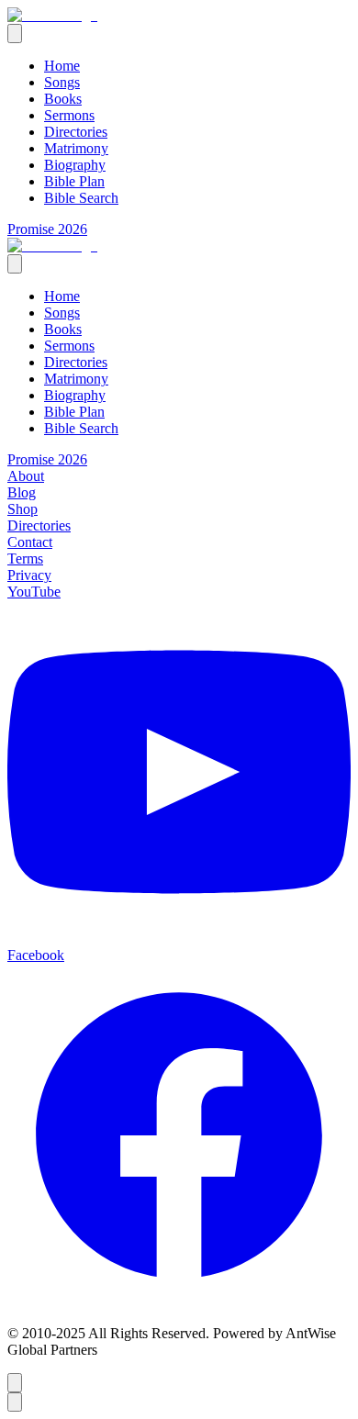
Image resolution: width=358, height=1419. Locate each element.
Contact (29, 542)
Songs (62, 82)
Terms (25, 558)
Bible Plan (74, 181)
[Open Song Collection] (14, 1402)
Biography (75, 165)
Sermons (69, 115)
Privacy (29, 575)
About (25, 476)
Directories (75, 132)
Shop (22, 509)
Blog (21, 492)
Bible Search (81, 198)
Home (62, 65)
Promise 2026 (47, 229)
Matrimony (76, 148)
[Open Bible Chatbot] (14, 1382)
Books (63, 98)
